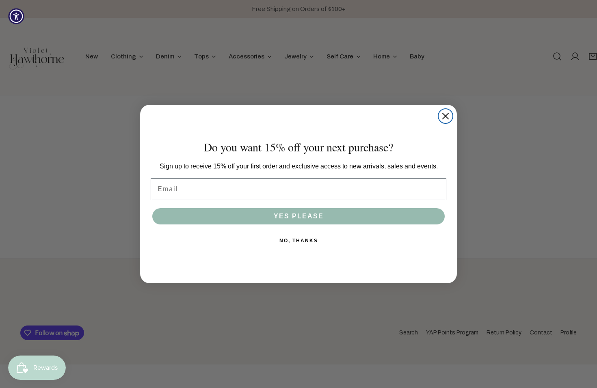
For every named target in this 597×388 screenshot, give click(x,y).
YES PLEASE (299, 216)
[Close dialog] (445, 116)
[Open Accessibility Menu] (16, 16)
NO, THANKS (298, 241)
